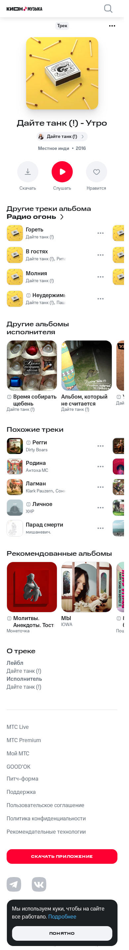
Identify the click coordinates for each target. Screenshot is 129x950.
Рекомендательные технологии (46, 832)
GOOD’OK (18, 767)
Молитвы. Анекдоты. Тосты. (36, 621)
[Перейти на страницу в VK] (39, 884)
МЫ (66, 618)
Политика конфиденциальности (46, 819)
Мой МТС (18, 754)
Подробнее (62, 917)
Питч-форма (22, 779)
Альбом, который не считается (84, 400)
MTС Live (18, 727)
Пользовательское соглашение (45, 805)
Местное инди (53, 148)
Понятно (62, 933)
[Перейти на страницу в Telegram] (14, 884)
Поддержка (21, 792)
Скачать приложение (62, 856)
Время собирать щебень (35, 400)
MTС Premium (24, 740)
